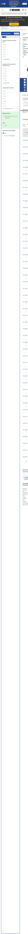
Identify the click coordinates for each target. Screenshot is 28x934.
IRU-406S (25, 288)
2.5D (5, 75)
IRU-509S (25, 349)
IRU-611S (25, 416)
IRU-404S (25, 261)
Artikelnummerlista (23, 110)
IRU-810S (25, 443)
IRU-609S (25, 403)
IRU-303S (25, 174)
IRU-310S (25, 241)
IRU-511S (25, 362)
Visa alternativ (6, 59)
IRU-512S (25, 369)
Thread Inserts (4, 28)
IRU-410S (25, 315)
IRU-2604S (25, 153)
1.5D (5, 71)
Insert (18, 26)
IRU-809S (25, 436)
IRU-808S (25, 430)
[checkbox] (10, 45)
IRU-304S (25, 187)
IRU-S (6, 125)
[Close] (26, 17)
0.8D (5, 80)
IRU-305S (25, 201)
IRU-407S (25, 295)
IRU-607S (25, 389)
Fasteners (12, 26)
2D (5, 73)
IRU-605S (25, 376)
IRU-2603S (25, 140)
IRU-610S (25, 409)
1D (5, 68)
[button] (24, 4)
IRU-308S (25, 227)
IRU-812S (25, 456)
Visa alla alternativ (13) (8, 108)
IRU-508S (25, 342)
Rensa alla (17, 33)
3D (5, 78)
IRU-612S (25, 423)
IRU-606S (25, 382)
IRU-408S (25, 302)
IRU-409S (25, 308)
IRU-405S (25, 275)
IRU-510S (25, 355)
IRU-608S (25, 396)
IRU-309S (25, 234)
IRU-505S (25, 322)
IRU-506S (25, 328)
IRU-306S (25, 214)
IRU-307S (25, 221)
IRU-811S (25, 450)
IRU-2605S (25, 167)
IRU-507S (25, 335)
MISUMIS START (4, 26)
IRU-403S (25, 248)
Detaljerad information (24, 110)
